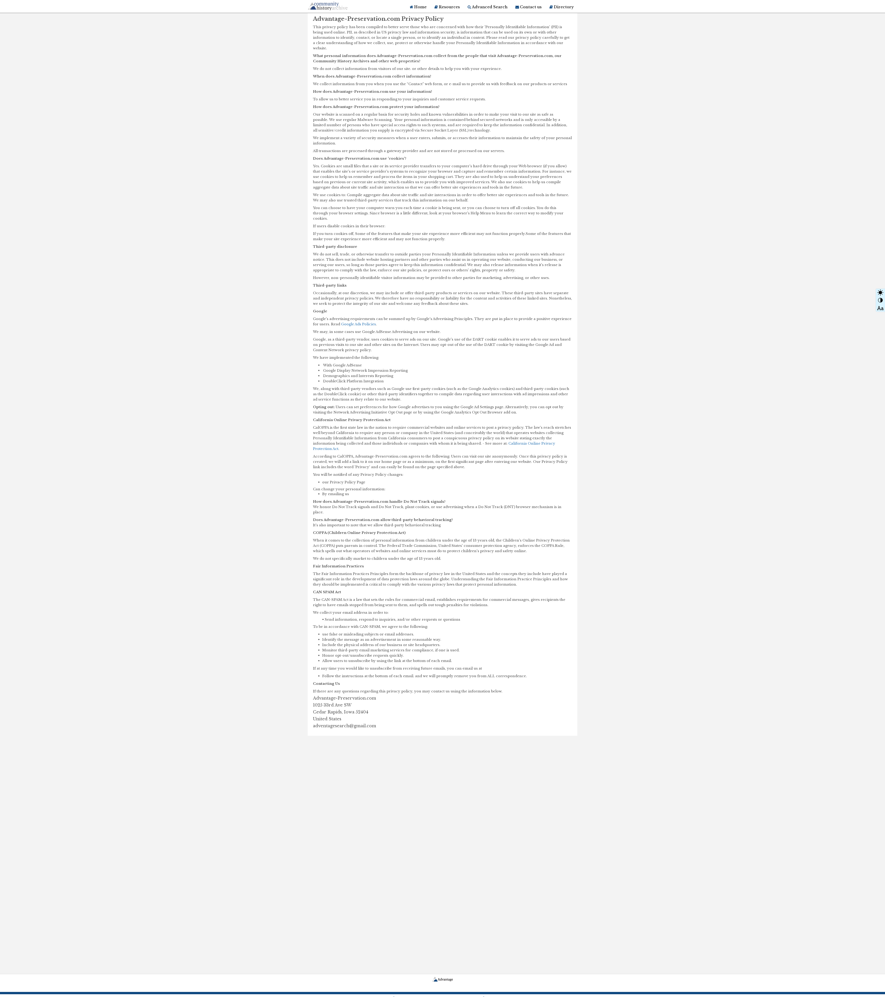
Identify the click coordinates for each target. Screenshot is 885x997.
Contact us (530, 7)
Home (420, 7)
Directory (563, 7)
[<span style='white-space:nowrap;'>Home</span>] (336, 5)
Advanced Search (489, 7)
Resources (449, 7)
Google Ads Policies (358, 324)
